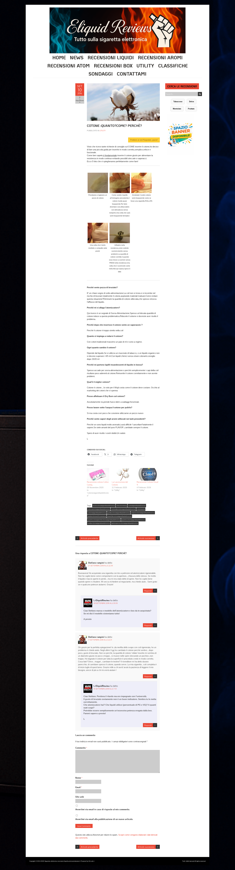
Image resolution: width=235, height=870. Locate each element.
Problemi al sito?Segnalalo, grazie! (144, 140)
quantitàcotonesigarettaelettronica (119, 516)
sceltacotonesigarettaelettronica (99, 523)
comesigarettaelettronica (136, 505)
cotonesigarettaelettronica (97, 513)
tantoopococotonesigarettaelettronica (125, 523)
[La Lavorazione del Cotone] (123, 474)
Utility (145, 65)
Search (200, 94)
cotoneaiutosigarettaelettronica (99, 509)
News (77, 57)
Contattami (131, 74)
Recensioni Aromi (160, 57)
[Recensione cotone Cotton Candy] (98, 474)
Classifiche (173, 65)
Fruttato (191, 109)
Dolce (191, 102)
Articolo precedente (89, 538)
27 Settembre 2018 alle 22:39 (100, 565)
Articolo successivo (146, 538)
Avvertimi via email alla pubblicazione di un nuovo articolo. (104, 819)
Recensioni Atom (68, 65)
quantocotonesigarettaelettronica (133, 520)
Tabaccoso (177, 102)
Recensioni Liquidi (111, 57)
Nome (78, 777)
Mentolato (177, 109)
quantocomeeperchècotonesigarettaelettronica (104, 520)
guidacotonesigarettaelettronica (119, 513)
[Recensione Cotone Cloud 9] (148, 474)
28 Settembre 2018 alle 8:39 (106, 603)
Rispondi (148, 590)
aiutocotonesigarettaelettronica (104, 505)
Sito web (79, 796)
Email (78, 787)
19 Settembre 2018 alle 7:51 (105, 689)
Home (59, 57)
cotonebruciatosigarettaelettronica (123, 509)
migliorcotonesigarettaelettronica (142, 513)
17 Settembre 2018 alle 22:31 (100, 640)
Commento (81, 747)
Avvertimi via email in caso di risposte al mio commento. (102, 809)
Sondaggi (101, 74)
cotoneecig (141, 509)
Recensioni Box (113, 65)
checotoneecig (121, 505)
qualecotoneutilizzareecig (97, 516)
